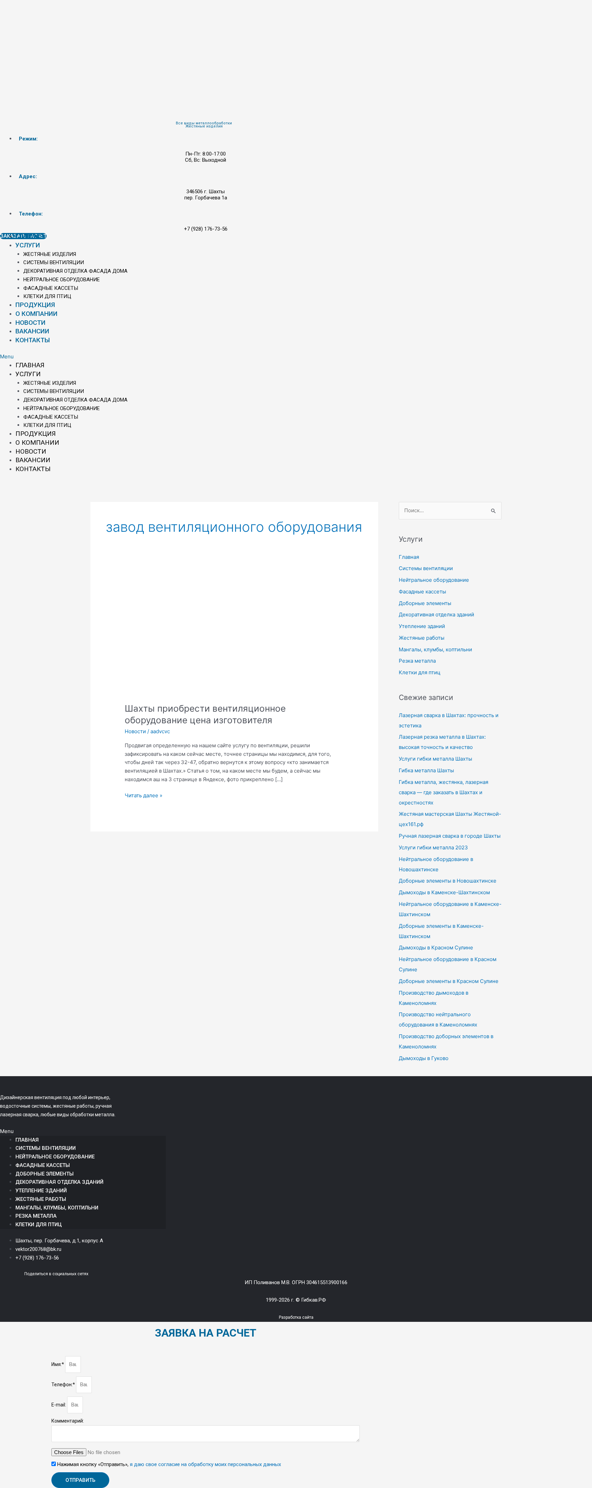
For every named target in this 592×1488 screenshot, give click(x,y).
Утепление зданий (422, 626)
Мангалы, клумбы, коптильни (435, 649)
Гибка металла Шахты (426, 770)
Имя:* (58, 1364)
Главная (29, 236)
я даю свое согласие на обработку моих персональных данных (205, 1464)
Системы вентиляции (53, 262)
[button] (205, 357)
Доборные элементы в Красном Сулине (448, 981)
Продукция (35, 305)
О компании (36, 314)
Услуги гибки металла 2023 (433, 847)
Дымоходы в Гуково (423, 1058)
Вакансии (32, 331)
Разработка (290, 1317)
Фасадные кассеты (50, 288)
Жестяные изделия (49, 254)
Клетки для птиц (47, 296)
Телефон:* (63, 1384)
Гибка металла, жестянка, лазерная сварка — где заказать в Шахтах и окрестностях (443, 792)
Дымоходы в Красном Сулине (436, 947)
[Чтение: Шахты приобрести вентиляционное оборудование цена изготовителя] (234, 637)
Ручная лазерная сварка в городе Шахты (450, 836)
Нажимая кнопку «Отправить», (169, 1464)
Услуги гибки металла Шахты (435, 758)
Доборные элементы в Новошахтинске (447, 880)
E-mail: (59, 1404)
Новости (30, 323)
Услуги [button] (27, 245)
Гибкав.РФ (313, 1300)
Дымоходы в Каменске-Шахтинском (444, 892)
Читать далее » (143, 795)
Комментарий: (67, 1421)
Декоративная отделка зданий (436, 614)
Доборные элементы (425, 603)
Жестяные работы (421, 638)
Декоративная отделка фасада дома (75, 271)
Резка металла (417, 660)
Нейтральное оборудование (61, 279)
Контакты (32, 340)
